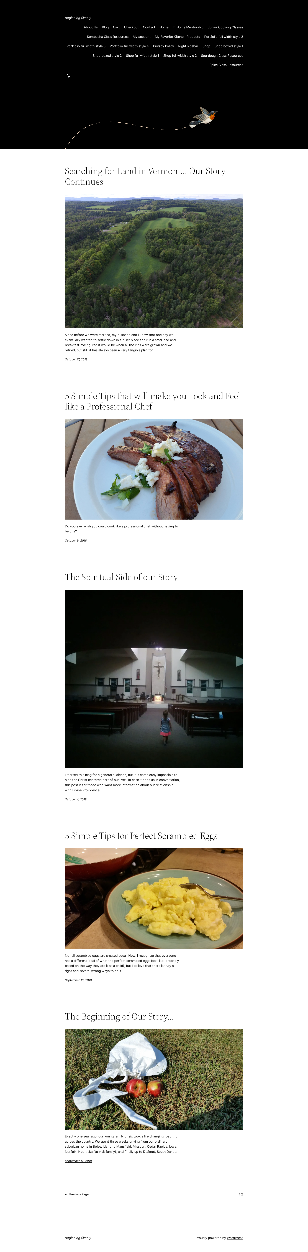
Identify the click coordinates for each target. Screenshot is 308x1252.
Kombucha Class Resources (108, 37)
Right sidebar (188, 46)
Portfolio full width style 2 (223, 37)
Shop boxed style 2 (107, 55)
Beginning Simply (78, 18)
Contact (149, 27)
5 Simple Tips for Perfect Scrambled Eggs (141, 835)
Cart (116, 27)
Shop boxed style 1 (229, 46)
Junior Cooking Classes (225, 27)
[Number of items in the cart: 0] (69, 76)
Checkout (131, 27)
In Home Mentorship (188, 27)
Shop (206, 46)
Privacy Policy (163, 46)
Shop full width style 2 (180, 55)
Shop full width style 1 (142, 55)
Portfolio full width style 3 (86, 46)
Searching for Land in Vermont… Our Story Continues (145, 176)
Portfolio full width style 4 (129, 46)
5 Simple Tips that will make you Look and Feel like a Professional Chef (152, 401)
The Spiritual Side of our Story (121, 576)
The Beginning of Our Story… (119, 1016)
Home (164, 27)
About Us (91, 27)
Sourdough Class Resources (222, 55)
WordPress (235, 1238)
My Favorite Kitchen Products (177, 37)
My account (142, 37)
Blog (105, 27)
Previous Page (77, 1194)
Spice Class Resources (226, 65)
